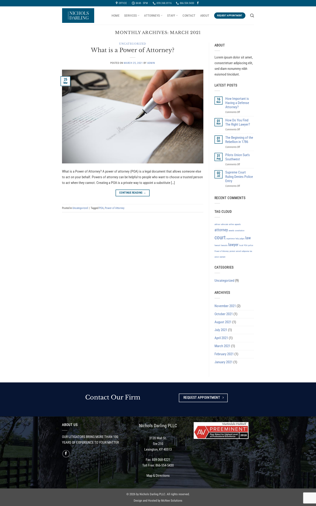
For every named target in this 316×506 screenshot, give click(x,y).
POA (101, 208)
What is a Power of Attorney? (132, 50)
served (238, 251)
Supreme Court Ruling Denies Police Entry (239, 176)
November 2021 (225, 306)
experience (230, 238)
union (217, 257)
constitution (239, 230)
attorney (221, 230)
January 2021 (224, 362)
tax (251, 251)
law (248, 238)
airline (231, 224)
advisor (217, 224)
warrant (222, 257)
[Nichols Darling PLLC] (78, 15)
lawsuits (224, 245)
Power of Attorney (114, 208)
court (220, 237)
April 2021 (221, 338)
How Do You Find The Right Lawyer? (237, 122)
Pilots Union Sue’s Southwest (237, 157)
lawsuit (217, 245)
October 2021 (224, 314)
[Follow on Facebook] (198, 3)
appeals (238, 224)
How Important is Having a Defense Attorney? (237, 103)
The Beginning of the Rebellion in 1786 (239, 139)
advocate (224, 224)
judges (242, 238)
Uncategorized (132, 43)
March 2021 (222, 346)
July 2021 (221, 330)
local (241, 245)
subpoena (245, 251)
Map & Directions (158, 475)
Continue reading (132, 192)
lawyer (233, 244)
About (204, 15)
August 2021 (223, 322)
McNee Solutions (171, 500)
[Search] (252, 15)
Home (115, 15)
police (250, 245)
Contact (189, 15)
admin (151, 62)
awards (231, 230)
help (237, 238)
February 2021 (224, 354)
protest (232, 251)
